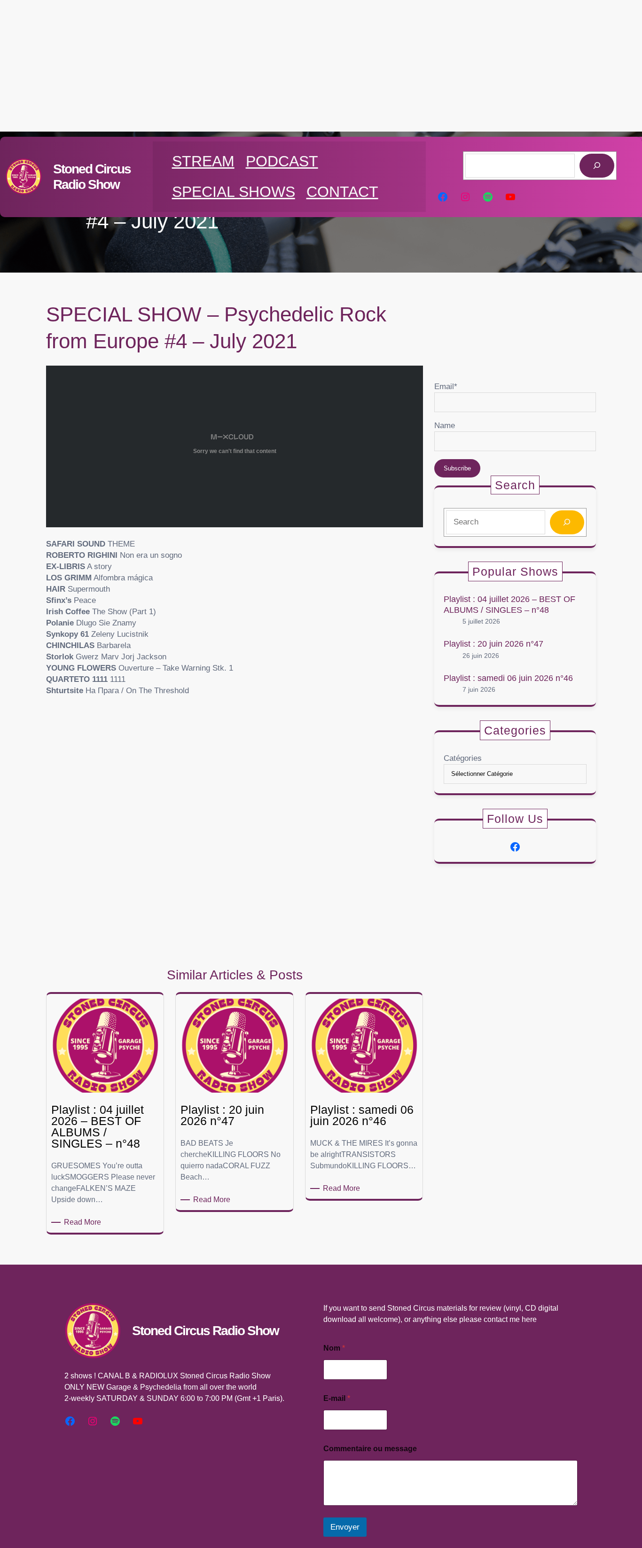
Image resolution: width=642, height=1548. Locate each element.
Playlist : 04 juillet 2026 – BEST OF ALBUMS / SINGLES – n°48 (509, 604)
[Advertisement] (321, 66)
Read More (84, 1223)
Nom (334, 1348)
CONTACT (342, 191)
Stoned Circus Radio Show (205, 1330)
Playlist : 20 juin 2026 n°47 (493, 644)
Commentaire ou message (370, 1449)
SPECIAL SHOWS (233, 191)
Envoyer (345, 1527)
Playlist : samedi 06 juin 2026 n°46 (508, 678)
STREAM (203, 161)
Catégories (463, 758)
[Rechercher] (596, 166)
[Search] (567, 522)
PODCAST (282, 161)
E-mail (336, 1398)
